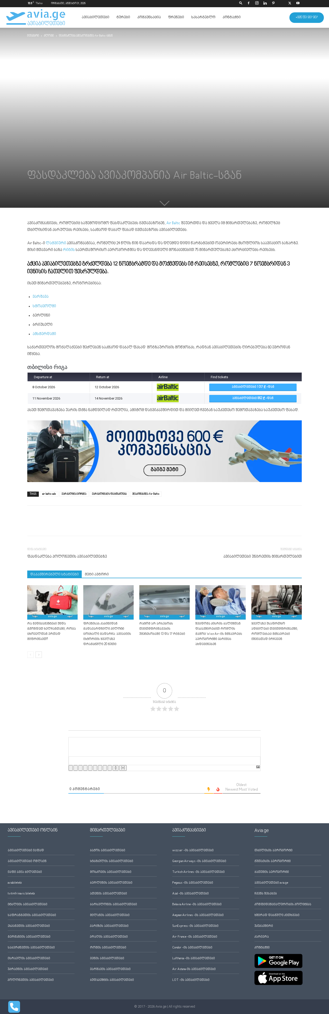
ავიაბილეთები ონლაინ (27, 861)
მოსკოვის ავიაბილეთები (110, 872)
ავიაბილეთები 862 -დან (252, 398)
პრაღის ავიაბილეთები (109, 937)
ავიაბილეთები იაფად (26, 851)
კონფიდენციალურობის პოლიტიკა (282, 905)
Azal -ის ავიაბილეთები (190, 894)
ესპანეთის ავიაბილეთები (29, 926)
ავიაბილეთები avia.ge (271, 883)
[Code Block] (105, 768)
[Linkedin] (265, 3)
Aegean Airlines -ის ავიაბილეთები (198, 915)
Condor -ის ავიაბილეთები (192, 948)
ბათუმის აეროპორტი (271, 872)
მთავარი (33, 36)
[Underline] (80, 768)
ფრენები (176, 17)
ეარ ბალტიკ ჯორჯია (74, 494)
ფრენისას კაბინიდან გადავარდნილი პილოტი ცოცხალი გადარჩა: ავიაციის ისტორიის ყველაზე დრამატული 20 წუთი (107, 634)
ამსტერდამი (45, 334)
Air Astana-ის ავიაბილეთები (194, 969)
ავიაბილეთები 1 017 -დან (253, 387)
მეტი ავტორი (97, 575)
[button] (241, 3)
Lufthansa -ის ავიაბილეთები (193, 959)
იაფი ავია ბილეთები (25, 872)
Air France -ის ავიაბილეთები (194, 937)
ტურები (123, 17)
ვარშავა (41, 297)
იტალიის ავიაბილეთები (27, 905)
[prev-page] (30, 654)
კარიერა (261, 937)
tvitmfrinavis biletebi (21, 894)
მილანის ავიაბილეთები (110, 915)
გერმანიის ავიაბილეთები (29, 937)
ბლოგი (49, 36)
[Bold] (71, 768)
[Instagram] (257, 3)
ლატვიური (56, 243)
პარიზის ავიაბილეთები (109, 926)
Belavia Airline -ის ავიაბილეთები (197, 905)
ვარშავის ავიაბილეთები (110, 969)
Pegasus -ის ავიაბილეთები (192, 883)
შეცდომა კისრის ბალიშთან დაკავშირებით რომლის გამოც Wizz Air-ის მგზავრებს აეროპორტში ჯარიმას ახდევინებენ (218, 634)
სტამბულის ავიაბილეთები (111, 861)
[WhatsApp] (56, 525)
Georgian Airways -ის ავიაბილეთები (199, 861)
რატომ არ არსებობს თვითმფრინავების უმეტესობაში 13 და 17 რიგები (162, 629)
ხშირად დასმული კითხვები (276, 915)
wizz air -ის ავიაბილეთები (193, 851)
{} (115, 768)
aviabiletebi (15, 883)
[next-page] (38, 654)
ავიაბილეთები (95, 17)
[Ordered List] (90, 768)
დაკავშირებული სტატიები (54, 575)
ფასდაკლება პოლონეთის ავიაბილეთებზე (67, 557)
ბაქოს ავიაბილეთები (107, 851)
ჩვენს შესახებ (265, 894)
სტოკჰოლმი (44, 306)
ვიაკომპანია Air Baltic (145, 494)
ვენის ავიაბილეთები (107, 959)
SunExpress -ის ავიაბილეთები (195, 926)
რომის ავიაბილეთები (108, 948)
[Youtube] (298, 3)
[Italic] (76, 768)
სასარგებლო (203, 17)
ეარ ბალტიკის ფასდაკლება (109, 494)
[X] (290, 3)
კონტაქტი (232, 17)
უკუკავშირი (263, 926)
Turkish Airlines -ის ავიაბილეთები (198, 872)
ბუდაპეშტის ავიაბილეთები (112, 980)
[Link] (110, 768)
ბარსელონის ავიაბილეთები (113, 905)
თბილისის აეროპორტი (273, 851)
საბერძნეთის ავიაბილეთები (31, 948)
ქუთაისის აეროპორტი (272, 861)
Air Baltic (173, 223)
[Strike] (85, 768)
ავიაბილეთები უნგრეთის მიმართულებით (262, 557)
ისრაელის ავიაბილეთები (29, 959)
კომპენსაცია (149, 17)
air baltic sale (49, 494)
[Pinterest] (273, 3)
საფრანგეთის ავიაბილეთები (32, 915)
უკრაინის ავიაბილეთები (28, 969)
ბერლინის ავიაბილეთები (111, 883)
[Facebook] (248, 3)
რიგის (69, 250)
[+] (123, 768)
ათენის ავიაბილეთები (108, 894)
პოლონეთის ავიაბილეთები (31, 980)
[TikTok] (281, 3)
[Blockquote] (100, 768)
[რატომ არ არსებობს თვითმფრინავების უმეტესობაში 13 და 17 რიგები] (164, 602)
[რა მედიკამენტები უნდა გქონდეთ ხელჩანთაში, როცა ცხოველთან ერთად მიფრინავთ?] (52, 602)
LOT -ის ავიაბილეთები (190, 980)
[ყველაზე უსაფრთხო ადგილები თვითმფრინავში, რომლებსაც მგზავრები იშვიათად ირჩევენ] (276, 602)
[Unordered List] (95, 768)
